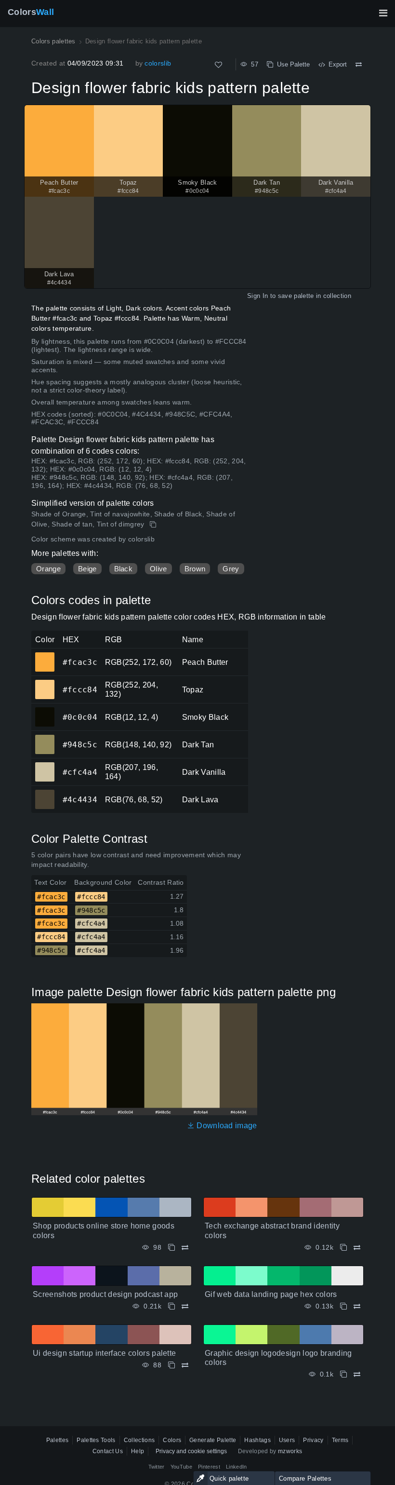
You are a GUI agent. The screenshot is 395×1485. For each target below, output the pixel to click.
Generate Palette (212, 1440)
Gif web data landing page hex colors (271, 1294)
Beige (87, 569)
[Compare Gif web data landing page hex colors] (357, 1306)
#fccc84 (44, 682)
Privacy (313, 1440)
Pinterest (209, 1467)
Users (287, 1440)
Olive (158, 569)
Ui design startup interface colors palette (104, 1353)
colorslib (158, 63)
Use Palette (291, 64)
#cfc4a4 (44, 765)
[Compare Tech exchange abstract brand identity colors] (357, 1247)
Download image (226, 1125)
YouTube (181, 1467)
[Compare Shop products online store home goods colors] (185, 1247)
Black (123, 569)
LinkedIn (236, 1467)
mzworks (290, 1451)
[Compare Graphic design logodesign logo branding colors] (357, 1374)
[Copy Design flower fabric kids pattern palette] (153, 524)
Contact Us (107, 1451)
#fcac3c (44, 655)
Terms (340, 1440)
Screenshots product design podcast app (105, 1294)
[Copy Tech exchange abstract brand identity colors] (343, 1247)
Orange (48, 569)
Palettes (57, 1440)
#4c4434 (44, 792)
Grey (231, 569)
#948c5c (44, 737)
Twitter (156, 1467)
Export (336, 64)
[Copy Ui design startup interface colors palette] (171, 1365)
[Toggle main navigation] (383, 13)
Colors (31, 12)
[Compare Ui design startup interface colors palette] (185, 1365)
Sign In (257, 295)
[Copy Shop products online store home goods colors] (171, 1247)
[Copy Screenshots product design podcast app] (171, 1306)
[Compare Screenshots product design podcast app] (185, 1306)
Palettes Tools (96, 1440)
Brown (195, 569)
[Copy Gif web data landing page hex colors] (343, 1306)
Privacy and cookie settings (191, 1451)
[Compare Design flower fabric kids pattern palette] (358, 64)
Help (137, 1451)
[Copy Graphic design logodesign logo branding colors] (343, 1374)
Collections (139, 1440)
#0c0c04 (44, 710)
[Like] (218, 64)
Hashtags (257, 1440)
